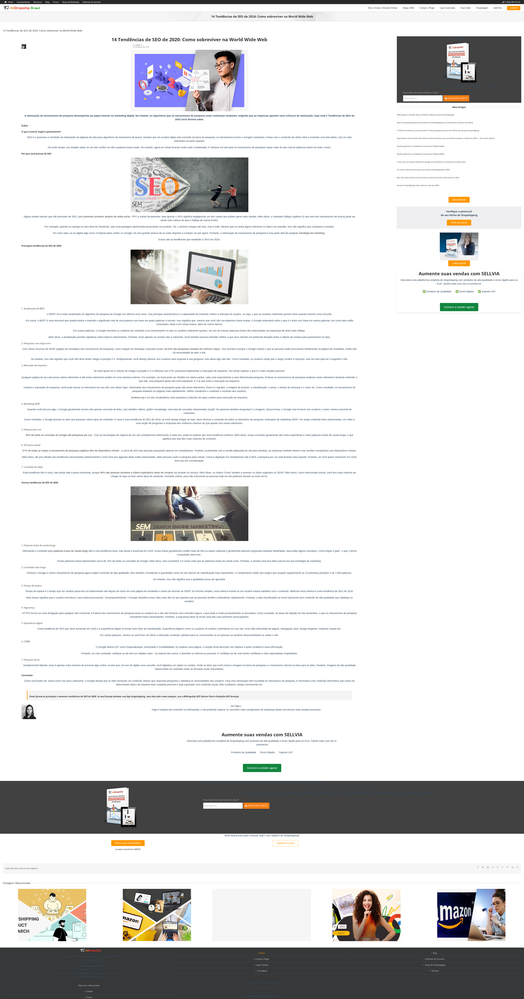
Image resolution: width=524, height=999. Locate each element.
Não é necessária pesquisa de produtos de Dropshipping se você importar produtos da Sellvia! (435, 122)
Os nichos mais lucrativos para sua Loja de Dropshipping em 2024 (423, 169)
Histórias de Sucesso (434, 959)
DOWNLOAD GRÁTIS (457, 98)
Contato (89, 991)
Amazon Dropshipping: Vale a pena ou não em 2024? (418, 185)
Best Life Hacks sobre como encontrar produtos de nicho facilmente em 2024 (428, 177)
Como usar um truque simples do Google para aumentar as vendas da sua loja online (431, 162)
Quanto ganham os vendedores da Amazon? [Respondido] (420, 146)
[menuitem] (9, 2)
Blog (435, 953)
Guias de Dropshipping (435, 965)
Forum (89, 997)
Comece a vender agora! (459, 307)
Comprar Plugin (262, 959)
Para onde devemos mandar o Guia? (421, 92)
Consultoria (262, 971)
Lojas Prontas (262, 965)
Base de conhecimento (89, 985)
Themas (435, 971)
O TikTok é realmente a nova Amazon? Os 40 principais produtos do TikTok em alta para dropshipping (438, 130)
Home (262, 953)
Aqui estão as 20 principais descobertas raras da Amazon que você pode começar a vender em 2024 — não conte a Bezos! (446, 138)
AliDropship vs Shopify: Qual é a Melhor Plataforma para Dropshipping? (425, 115)
